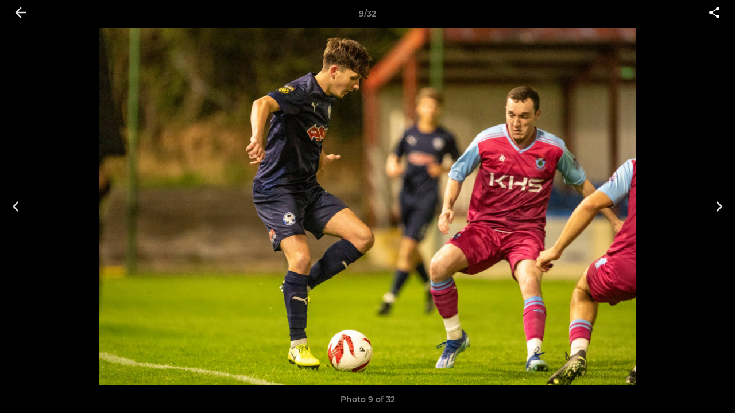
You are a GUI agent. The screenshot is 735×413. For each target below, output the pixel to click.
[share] (714, 14)
